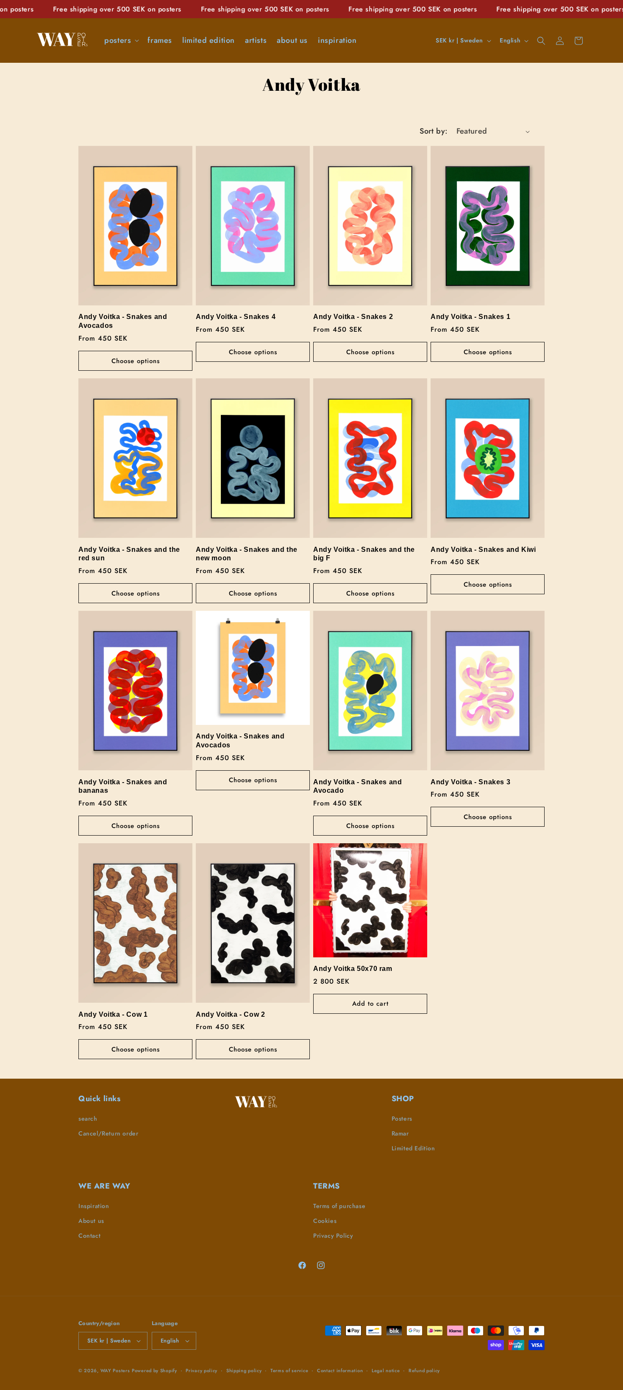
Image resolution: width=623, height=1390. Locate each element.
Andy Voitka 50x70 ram (352, 968)
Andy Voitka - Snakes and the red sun (129, 554)
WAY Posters (115, 1370)
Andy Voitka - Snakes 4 (235, 316)
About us (91, 1221)
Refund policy (424, 1370)
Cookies (325, 1221)
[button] (120, 40)
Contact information (340, 1370)
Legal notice (386, 1370)
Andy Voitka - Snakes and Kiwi (483, 549)
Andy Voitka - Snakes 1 (470, 316)
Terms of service (289, 1370)
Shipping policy (244, 1370)
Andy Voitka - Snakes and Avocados (122, 321)
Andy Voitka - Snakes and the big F (364, 554)
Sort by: (434, 131)
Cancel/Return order (108, 1133)
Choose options (135, 361)
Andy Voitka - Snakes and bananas (122, 786)
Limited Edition (413, 1148)
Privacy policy (201, 1370)
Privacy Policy (333, 1235)
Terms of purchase (339, 1206)
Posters (402, 1118)
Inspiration (93, 1206)
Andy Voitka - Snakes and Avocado (357, 786)
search (87, 1118)
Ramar (400, 1133)
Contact (89, 1235)
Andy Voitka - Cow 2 (230, 1014)
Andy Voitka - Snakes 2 (353, 316)
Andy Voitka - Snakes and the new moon (247, 554)
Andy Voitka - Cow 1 (112, 1014)
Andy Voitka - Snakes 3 (470, 782)
